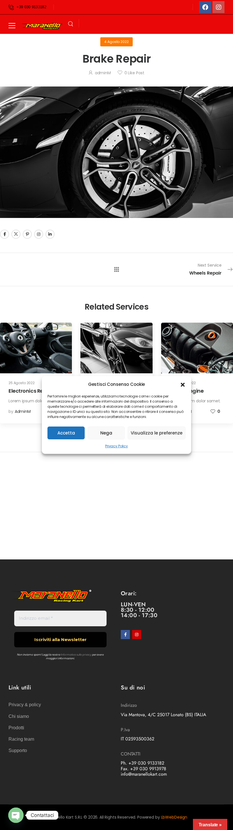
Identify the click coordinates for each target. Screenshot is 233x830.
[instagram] (136, 634)
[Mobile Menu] (12, 25)
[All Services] (116, 269)
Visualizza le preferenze (156, 433)
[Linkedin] (50, 234)
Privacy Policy (116, 446)
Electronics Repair (31, 390)
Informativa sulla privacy (76, 654)
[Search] (70, 24)
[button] (183, 384)
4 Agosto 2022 (116, 41)
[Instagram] (218, 7)
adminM (103, 73)
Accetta (66, 433)
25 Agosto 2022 (22, 382)
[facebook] (125, 634)
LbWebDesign (174, 817)
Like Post (134, 73)
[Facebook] (205, 7)
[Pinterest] (27, 234)
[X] (15, 234)
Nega (106, 433)
